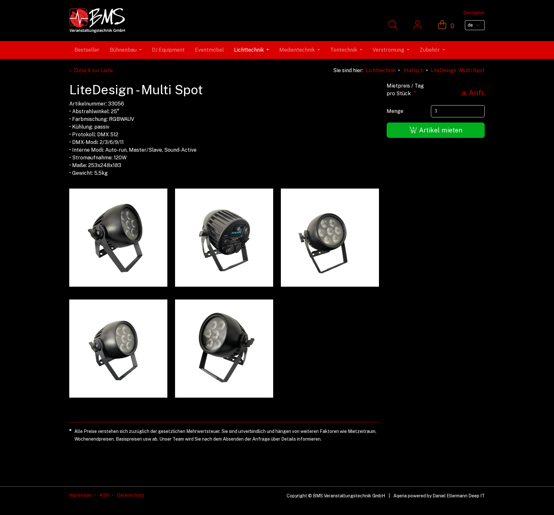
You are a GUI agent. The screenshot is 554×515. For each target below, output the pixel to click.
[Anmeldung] (417, 25)
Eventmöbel (209, 50)
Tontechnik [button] (343, 50)
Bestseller (86, 50)
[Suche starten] (392, 25)
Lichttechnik (381, 70)
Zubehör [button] (430, 50)
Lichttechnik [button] (249, 50)
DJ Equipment (168, 50)
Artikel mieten (439, 130)
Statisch (413, 70)
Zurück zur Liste (93, 70)
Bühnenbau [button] (123, 50)
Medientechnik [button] (297, 50)
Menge (395, 111)
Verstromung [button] (388, 50)
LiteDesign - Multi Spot (458, 70)
